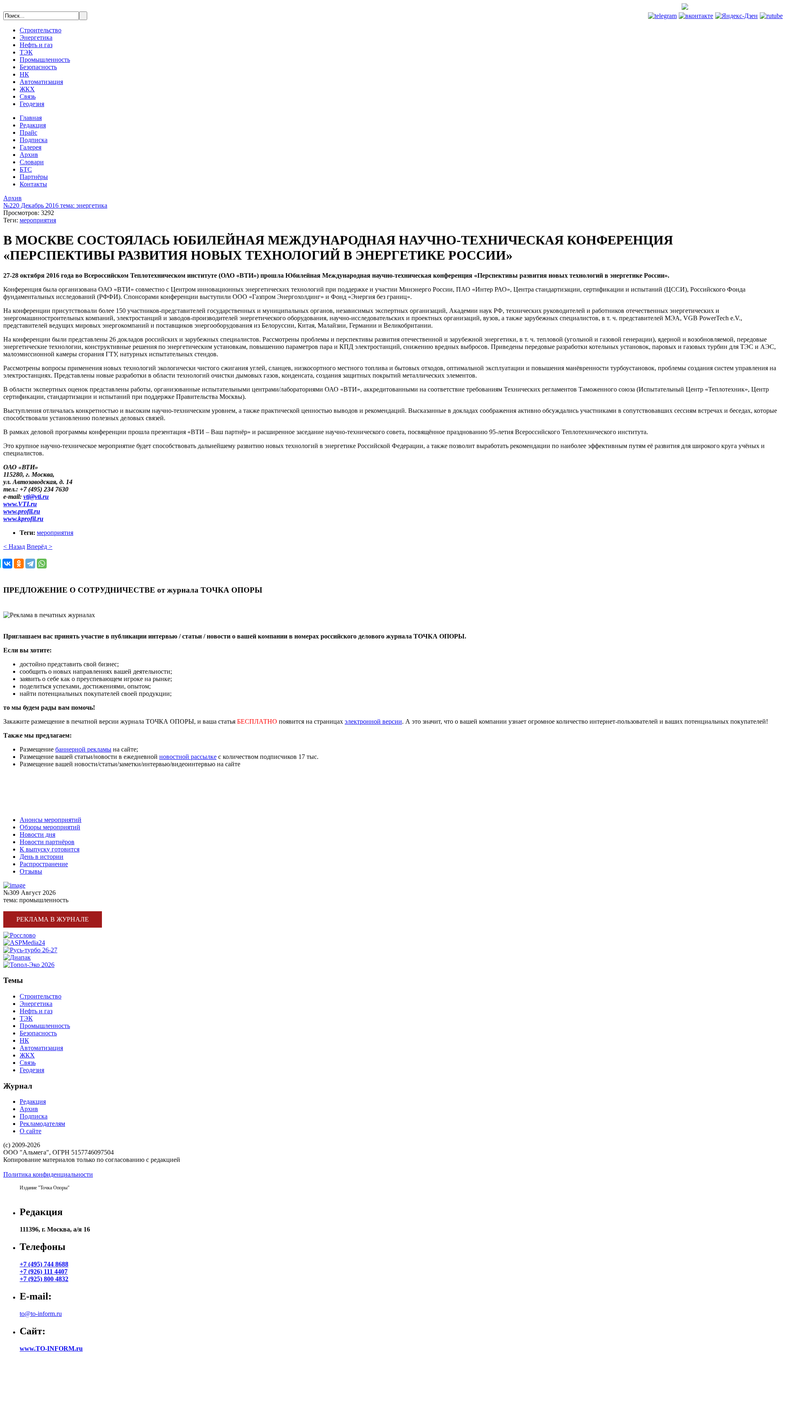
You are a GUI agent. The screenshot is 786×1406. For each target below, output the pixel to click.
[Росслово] (19, 935)
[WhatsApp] (42, 563)
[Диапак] (17, 957)
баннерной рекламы (83, 749)
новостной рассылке (188, 756)
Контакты (33, 184)
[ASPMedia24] (24, 942)
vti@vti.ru (36, 496)
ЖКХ (27, 89)
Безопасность (38, 66)
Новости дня (37, 834)
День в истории (41, 856)
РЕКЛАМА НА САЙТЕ (37, 791)
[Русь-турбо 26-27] (30, 949)
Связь (28, 96)
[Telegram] (30, 563)
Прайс (28, 132)
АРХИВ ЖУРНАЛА (32, 805)
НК (24, 74)
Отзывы (31, 871)
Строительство (40, 30)
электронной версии (373, 721)
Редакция (33, 125)
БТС (26, 169)
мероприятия (38, 220)
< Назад (14, 546)
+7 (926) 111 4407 (44, 1271)
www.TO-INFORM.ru (51, 1348)
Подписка (33, 139)
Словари (32, 161)
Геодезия (32, 103)
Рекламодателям (42, 1123)
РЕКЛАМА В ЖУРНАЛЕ (39, 777)
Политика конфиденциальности (48, 1174)
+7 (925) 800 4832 (44, 1278)
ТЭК (26, 52)
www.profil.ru (21, 511)
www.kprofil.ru (23, 518)
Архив (29, 154)
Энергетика (36, 37)
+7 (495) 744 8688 (752, 7)
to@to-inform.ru (41, 1313)
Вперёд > (39, 546)
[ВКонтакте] (7, 563)
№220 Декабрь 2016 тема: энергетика (55, 205)
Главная (31, 117)
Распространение (44, 863)
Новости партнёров (47, 841)
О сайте (30, 1131)
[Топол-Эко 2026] (28, 964)
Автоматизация (41, 81)
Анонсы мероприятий (50, 819)
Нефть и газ (36, 44)
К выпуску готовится (49, 849)
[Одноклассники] (19, 563)
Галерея (30, 147)
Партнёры (34, 176)
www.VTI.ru (20, 503)
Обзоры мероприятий (50, 827)
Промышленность (45, 59)
